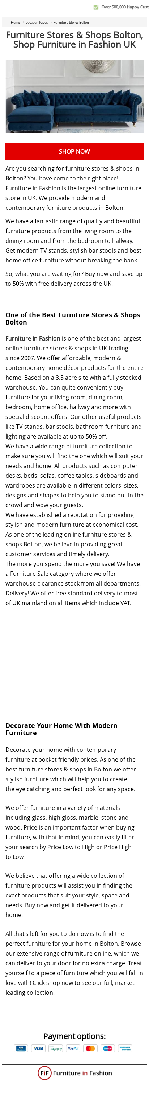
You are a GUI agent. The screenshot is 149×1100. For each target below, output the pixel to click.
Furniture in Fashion (32, 338)
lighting (15, 436)
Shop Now (74, 151)
